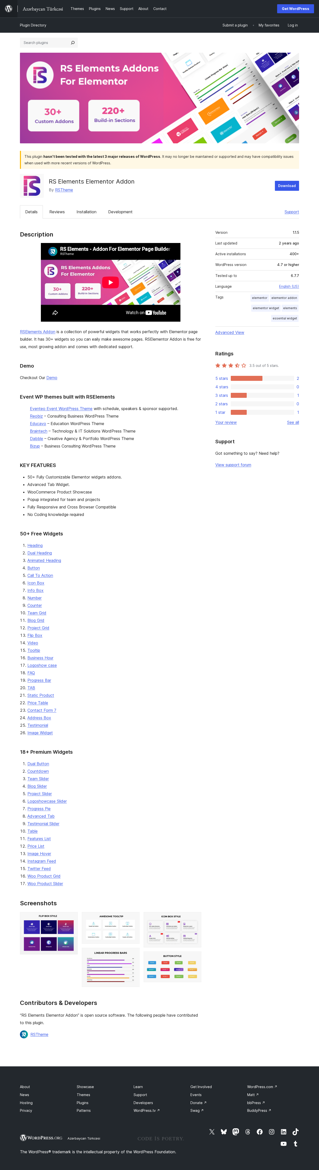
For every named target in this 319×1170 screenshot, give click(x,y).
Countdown (38, 771)
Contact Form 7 (41, 710)
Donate (198, 1103)
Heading (35, 545)
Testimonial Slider (43, 823)
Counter (34, 605)
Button (33, 567)
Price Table (37, 702)
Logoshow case (42, 665)
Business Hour (40, 657)
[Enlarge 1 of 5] (71, 918)
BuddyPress (259, 1110)
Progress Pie (39, 808)
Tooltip (33, 650)
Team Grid (36, 612)
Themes (83, 1095)
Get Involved (201, 1087)
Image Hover (39, 853)
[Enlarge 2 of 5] (132, 918)
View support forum (233, 464)
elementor (259, 298)
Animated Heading (44, 560)
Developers (143, 1103)
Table (32, 831)
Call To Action (40, 575)
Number (34, 597)
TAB (31, 687)
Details (31, 211)
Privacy (26, 1110)
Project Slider (39, 793)
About (25, 1087)
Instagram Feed (41, 861)
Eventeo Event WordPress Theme (61, 408)
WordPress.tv (147, 1110)
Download (287, 186)
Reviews (57, 211)
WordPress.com (262, 1087)
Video (32, 642)
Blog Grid (35, 620)
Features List (39, 838)
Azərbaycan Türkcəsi (84, 1138)
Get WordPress (295, 8)
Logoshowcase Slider (47, 801)
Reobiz (36, 416)
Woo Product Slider (45, 883)
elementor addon (284, 298)
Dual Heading (39, 552)
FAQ (31, 672)
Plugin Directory (33, 25)
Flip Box (34, 635)
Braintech (38, 431)
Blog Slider (37, 786)
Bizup (35, 446)
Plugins (82, 1103)
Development (120, 211)
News (24, 1095)
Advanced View (229, 332)
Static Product (40, 695)
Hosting (26, 1103)
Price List (35, 846)
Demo (51, 377)
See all (293, 422)
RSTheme (64, 189)
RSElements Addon (37, 331)
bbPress (256, 1103)
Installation (86, 211)
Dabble (36, 438)
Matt (253, 1095)
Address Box (39, 717)
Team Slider (38, 778)
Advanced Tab (41, 816)
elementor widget (266, 308)
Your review (226, 422)
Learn (138, 1087)
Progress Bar (39, 680)
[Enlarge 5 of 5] (194, 958)
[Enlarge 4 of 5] (194, 918)
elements (290, 308)
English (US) (289, 286)
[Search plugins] (73, 43)
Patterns (84, 1110)
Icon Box (35, 582)
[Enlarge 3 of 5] (132, 954)
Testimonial (37, 725)
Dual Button (38, 763)
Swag (197, 1110)
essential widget (285, 318)
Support (292, 211)
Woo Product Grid (44, 876)
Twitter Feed (39, 868)
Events (196, 1095)
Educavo (38, 423)
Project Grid (38, 627)
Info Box (35, 590)
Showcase (85, 1087)
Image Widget (40, 732)
